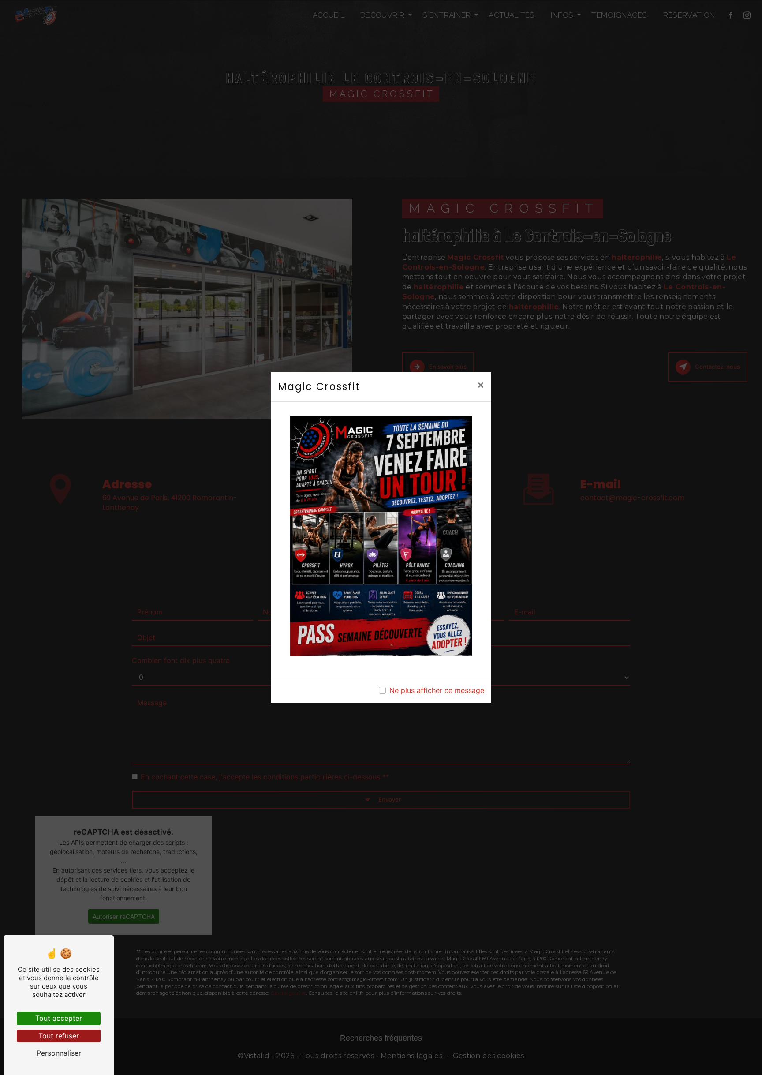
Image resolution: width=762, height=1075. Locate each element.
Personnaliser (59, 1053)
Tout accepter (58, 1018)
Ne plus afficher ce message (436, 690)
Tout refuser (58, 1035)
